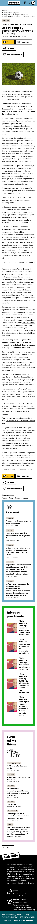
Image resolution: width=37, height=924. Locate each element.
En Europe (5, 20)
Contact (15, 890)
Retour (9, 848)
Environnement (12, 811)
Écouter (10, 42)
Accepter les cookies (23, 920)
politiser (28, 121)
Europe (4, 498)
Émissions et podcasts (10, 12)
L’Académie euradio (20, 894)
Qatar (11, 498)
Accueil (4, 10)
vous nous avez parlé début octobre (20, 421)
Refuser (7, 920)
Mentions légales (18, 896)
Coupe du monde (21, 498)
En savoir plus (30, 917)
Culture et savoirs (14, 763)
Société (10, 824)
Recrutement (17, 892)
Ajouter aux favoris (14, 54)
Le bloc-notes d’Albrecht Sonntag (15, 14)
